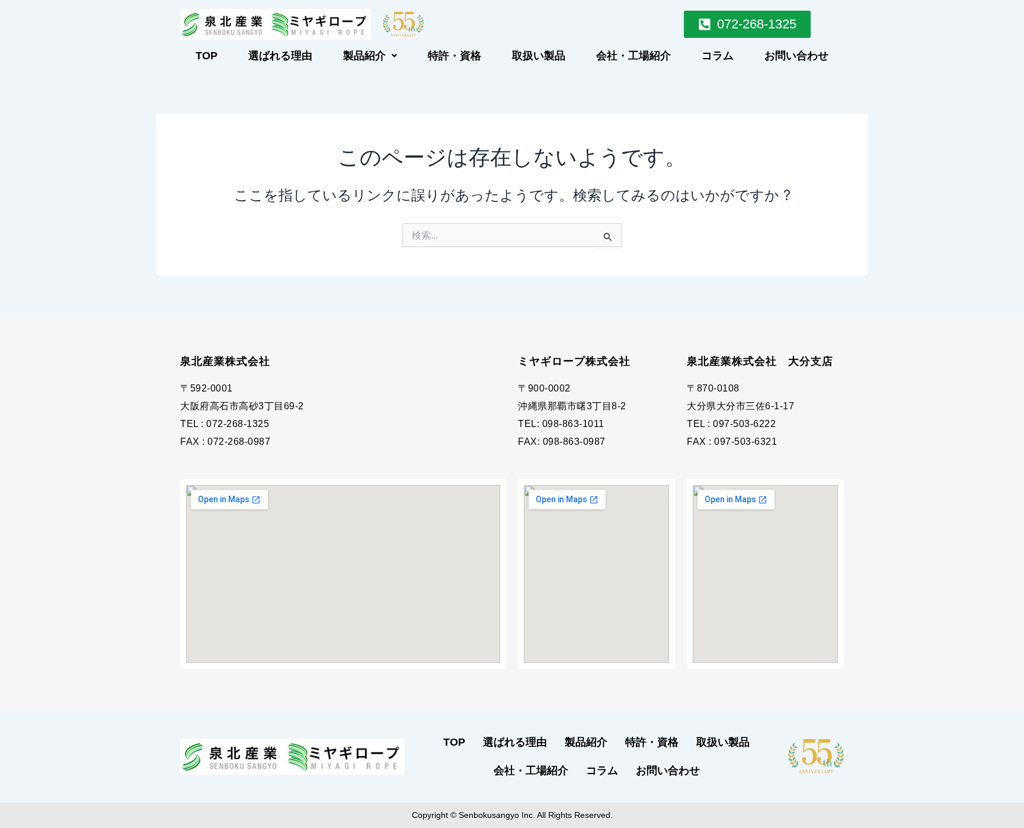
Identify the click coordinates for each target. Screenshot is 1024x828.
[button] (370, 55)
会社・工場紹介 (633, 56)
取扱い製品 (538, 56)
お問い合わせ (796, 56)
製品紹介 (364, 56)
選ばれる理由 (280, 56)
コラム (718, 56)
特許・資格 (454, 56)
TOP (206, 56)
